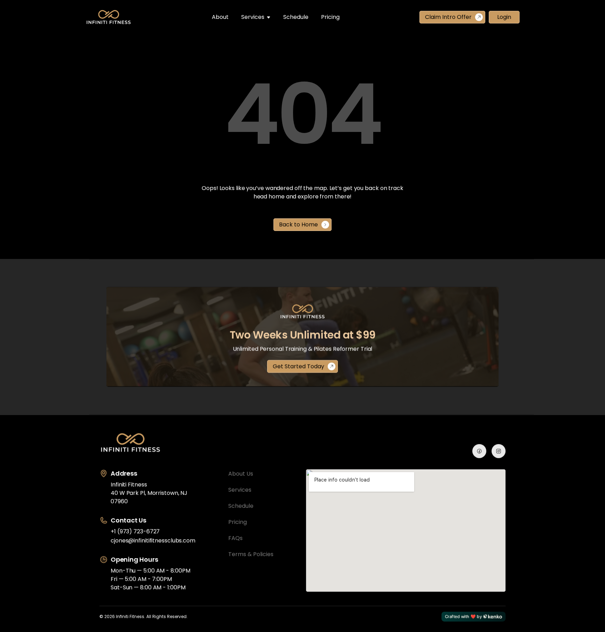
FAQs (235, 538)
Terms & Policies (250, 554)
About (220, 17)
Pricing (330, 17)
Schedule (295, 17)
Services (252, 17)
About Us (240, 474)
